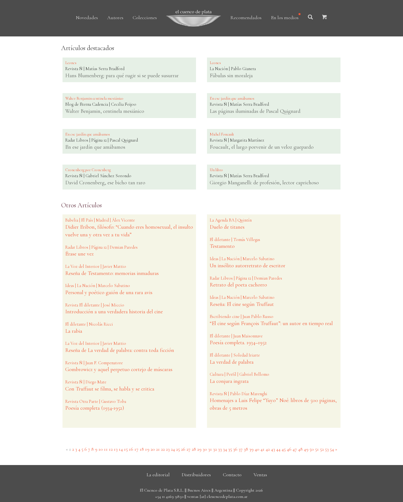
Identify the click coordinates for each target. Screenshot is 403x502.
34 (225, 449)
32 (215, 449)
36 (235, 449)
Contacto (232, 475)
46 (289, 449)
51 (317, 449)
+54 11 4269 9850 (169, 496)
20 (153, 449)
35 (230, 449)
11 (106, 449)
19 (147, 449)
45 (284, 449)
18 (142, 449)
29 (199, 449)
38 (246, 449)
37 (241, 449)
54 (332, 449)
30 (205, 449)
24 (173, 449)
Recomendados (246, 18)
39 (251, 449)
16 (131, 449)
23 (168, 449)
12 (111, 449)
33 (220, 449)
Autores (115, 18)
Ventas (260, 475)
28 (194, 449)
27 (188, 449)
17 (136, 449)
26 (183, 449)
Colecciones (145, 18)
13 (116, 449)
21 (158, 449)
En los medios (285, 18)
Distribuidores (196, 475)
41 (262, 449)
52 (322, 449)
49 (306, 449)
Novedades (87, 18)
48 (300, 449)
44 (278, 449)
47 (295, 449)
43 (273, 449)
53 (327, 449)
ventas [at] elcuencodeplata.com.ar (217, 496)
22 (163, 449)
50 (312, 449)
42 (268, 449)
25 (178, 449)
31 (210, 449)
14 (121, 449)
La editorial (158, 475)
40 (257, 449)
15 (126, 449)
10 (100, 449)
